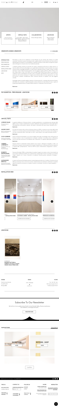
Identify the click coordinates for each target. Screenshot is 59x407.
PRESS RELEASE (5, 62)
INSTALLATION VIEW (6, 68)
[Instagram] (52, 92)
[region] (29, 312)
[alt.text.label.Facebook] (57, 2)
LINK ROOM (4, 71)
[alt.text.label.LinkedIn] (55, 2)
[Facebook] (55, 92)
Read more (15, 86)
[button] (32, 2)
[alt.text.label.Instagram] (53, 2)
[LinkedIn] (57, 92)
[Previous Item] (7, 201)
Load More (29, 367)
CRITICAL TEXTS (5, 66)
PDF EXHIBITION (5, 64)
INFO (2, 73)
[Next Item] (52, 201)
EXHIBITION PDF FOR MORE (24, 218)
